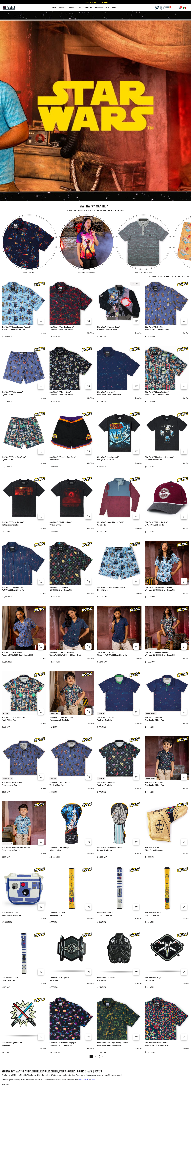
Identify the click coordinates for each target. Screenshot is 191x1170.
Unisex (71, 8)
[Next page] (99, 1056)
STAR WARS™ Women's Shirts (86, 272)
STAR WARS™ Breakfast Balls (143, 272)
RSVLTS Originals (102, 8)
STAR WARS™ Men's (29, 272)
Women (62, 8)
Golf (114, 8)
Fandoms (88, 8)
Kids (79, 8)
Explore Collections (96, 2)
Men (54, 8)
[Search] (174, 8)
